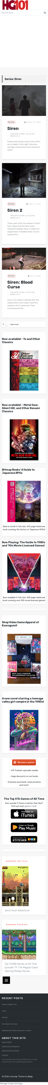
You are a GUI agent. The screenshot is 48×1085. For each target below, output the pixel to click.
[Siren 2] (24, 180)
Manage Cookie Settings (11, 1083)
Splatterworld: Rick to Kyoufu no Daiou (16, 1030)
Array (30, 1076)
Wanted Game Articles (10, 1051)
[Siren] (24, 100)
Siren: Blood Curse (20, 284)
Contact (5, 1055)
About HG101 (7, 1042)
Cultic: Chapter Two (9, 1004)
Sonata (4, 1017)
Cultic (4, 1011)
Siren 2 (14, 210)
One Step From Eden (10, 1024)
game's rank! (30, 806)
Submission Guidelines (10, 1046)
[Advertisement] (24, 42)
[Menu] (6, 980)
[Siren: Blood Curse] (24, 259)
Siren (13, 128)
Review (11, 122)
